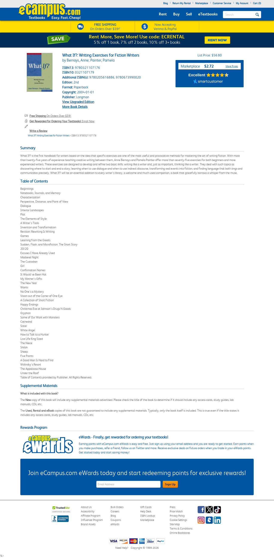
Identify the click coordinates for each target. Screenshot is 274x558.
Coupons (116, 520)
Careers (115, 511)
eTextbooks (207, 14)
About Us (86, 507)
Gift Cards (146, 507)
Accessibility (87, 511)
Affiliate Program (90, 515)
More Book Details (75, 107)
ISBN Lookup (147, 515)
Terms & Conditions (181, 528)
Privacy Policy (177, 515)
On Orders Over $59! (50, 115)
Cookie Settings (178, 520)
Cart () (257, 3)
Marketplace (201, 3)
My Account (242, 3)
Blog (165, 3)
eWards (115, 524)
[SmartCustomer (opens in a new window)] (208, 81)
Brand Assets (88, 524)
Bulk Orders (117, 507)
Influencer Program (92, 520)
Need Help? (121, 547)
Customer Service (222, 3)
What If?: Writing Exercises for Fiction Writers (48, 135)
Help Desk (145, 511)
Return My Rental (182, 3)
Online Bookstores (180, 532)
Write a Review (38, 130)
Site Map (175, 524)
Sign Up (170, 484)
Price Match (176, 511)
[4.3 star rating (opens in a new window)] (217, 75)
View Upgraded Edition (78, 102)
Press (172, 507)
